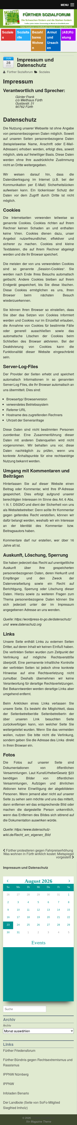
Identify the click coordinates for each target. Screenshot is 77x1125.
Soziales (7, 35)
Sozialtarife (23, 35)
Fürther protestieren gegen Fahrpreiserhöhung (39, 850)
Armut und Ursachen (52, 40)
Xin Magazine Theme (38, 1121)
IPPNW (8, 1083)
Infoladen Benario (16, 1093)
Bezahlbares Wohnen (37, 40)
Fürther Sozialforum (19, 72)
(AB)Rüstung (68, 35)
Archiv (7, 1025)
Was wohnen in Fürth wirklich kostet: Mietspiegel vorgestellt (38, 855)
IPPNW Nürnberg (16, 1074)
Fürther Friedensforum (19, 1050)
